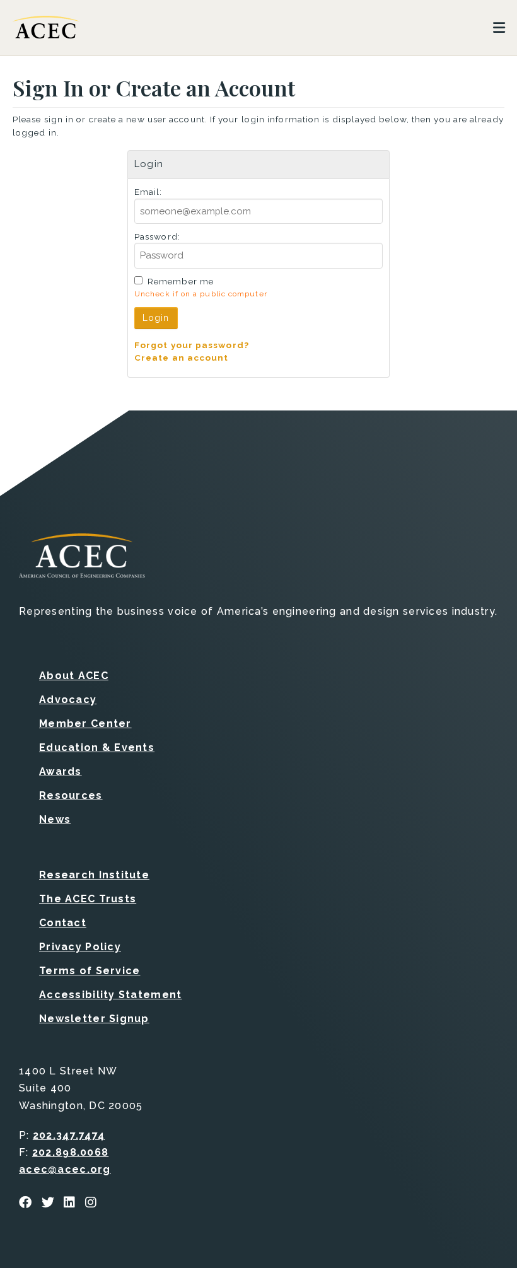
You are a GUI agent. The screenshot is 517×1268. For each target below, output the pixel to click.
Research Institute (94, 875)
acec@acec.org (65, 1169)
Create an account (181, 357)
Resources (71, 795)
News (55, 819)
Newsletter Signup (94, 1019)
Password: (157, 236)
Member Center (85, 724)
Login (156, 318)
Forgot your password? (191, 345)
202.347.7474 (69, 1135)
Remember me (181, 281)
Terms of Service (89, 971)
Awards (60, 771)
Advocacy (67, 700)
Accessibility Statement (110, 995)
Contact (62, 923)
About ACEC (73, 676)
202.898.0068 (70, 1152)
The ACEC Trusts (87, 899)
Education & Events (96, 747)
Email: (148, 192)
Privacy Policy (80, 947)
